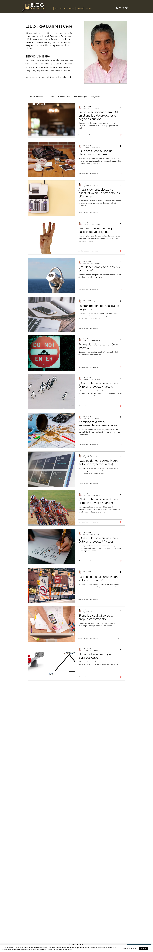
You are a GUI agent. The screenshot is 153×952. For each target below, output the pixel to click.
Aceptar (143, 948)
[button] (123, 97)
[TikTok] (117, 8)
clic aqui (67, 77)
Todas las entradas (35, 96)
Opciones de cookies (129, 948)
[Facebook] (123, 8)
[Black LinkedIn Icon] (73, 944)
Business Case (64, 96)
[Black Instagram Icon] (81, 944)
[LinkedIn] (120, 8)
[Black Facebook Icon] (77, 944)
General (50, 96)
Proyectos (95, 96)
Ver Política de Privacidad (64, 949)
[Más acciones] (121, 107)
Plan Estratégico (80, 96)
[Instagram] (126, 8)
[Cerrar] (150, 948)
